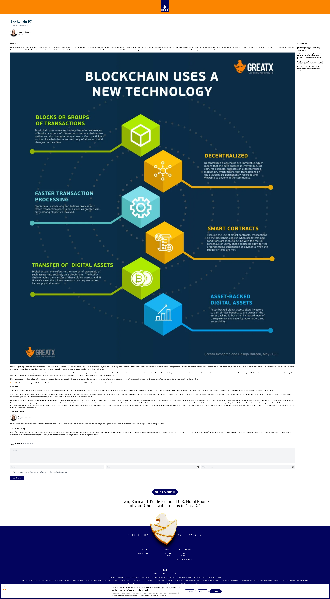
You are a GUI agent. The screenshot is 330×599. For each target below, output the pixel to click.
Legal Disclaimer (183, 584)
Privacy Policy (143, 584)
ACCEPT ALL (216, 591)
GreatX (13, 383)
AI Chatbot (184, 555)
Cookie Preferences (172, 584)
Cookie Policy (162, 584)
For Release (168, 553)
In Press (168, 555)
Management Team (143, 553)
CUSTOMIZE (190, 591)
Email (184, 553)
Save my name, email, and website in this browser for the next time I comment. (40, 472)
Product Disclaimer (133, 584)
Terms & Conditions (153, 584)
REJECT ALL (202, 591)
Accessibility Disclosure (195, 584)
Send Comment (17, 478)
